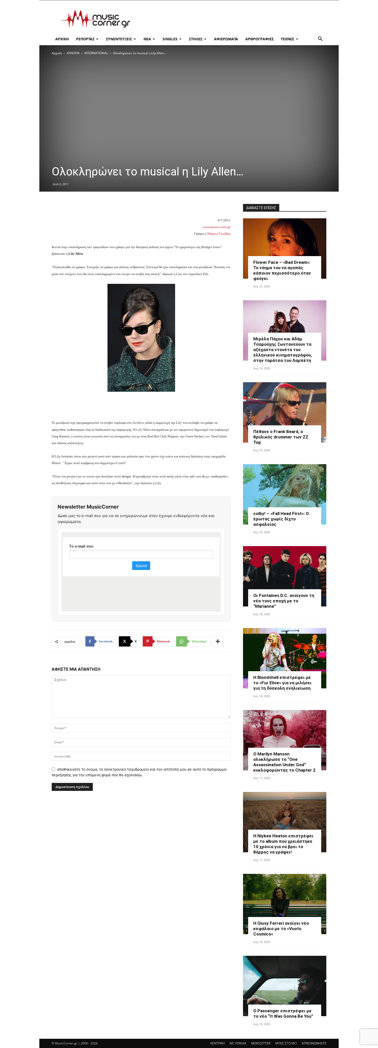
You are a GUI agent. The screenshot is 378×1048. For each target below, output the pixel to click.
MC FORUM (238, 1043)
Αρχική (57, 53)
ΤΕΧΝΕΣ (287, 38)
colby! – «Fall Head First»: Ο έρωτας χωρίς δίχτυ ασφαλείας (281, 519)
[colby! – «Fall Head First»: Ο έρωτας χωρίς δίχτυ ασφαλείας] (284, 494)
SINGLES (170, 38)
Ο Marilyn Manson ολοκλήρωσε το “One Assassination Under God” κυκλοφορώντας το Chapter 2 (284, 762)
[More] (218, 641)
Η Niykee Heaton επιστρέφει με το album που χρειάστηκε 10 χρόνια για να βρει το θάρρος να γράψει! (283, 844)
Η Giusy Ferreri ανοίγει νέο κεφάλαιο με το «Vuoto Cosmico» (281, 929)
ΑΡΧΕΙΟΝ (73, 53)
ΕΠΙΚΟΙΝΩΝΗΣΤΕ (314, 1043)
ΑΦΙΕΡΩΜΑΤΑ (226, 38)
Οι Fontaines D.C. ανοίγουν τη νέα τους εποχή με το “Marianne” (283, 601)
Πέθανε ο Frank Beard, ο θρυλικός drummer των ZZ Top (280, 437)
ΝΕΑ (147, 38)
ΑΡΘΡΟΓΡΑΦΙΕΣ (259, 38)
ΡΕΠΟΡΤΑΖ (85, 38)
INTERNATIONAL (96, 53)
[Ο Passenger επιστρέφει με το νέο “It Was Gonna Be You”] (284, 986)
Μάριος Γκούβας (219, 234)
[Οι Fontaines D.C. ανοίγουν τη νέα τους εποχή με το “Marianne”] (284, 576)
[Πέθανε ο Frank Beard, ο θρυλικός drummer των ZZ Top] (284, 412)
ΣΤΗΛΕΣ (195, 38)
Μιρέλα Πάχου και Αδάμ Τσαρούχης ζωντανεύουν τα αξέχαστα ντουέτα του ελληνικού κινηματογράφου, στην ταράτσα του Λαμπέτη (282, 349)
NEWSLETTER (260, 1043)
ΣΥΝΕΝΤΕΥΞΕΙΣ (119, 38)
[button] (320, 39)
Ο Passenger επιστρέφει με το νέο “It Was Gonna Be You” (283, 1013)
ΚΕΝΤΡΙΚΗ (217, 1043)
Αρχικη (62, 38)
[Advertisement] (232, 19)
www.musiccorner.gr (217, 227)
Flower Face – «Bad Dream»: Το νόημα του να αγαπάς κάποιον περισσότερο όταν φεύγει (282, 270)
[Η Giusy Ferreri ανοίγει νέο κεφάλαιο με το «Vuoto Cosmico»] (284, 904)
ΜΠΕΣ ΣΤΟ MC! (286, 1043)
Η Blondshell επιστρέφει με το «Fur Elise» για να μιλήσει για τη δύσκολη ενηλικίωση (282, 683)
